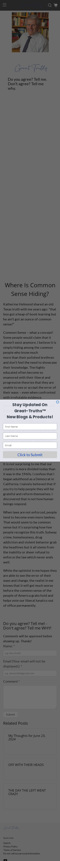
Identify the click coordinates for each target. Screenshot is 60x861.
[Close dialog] (57, 402)
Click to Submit (30, 454)
